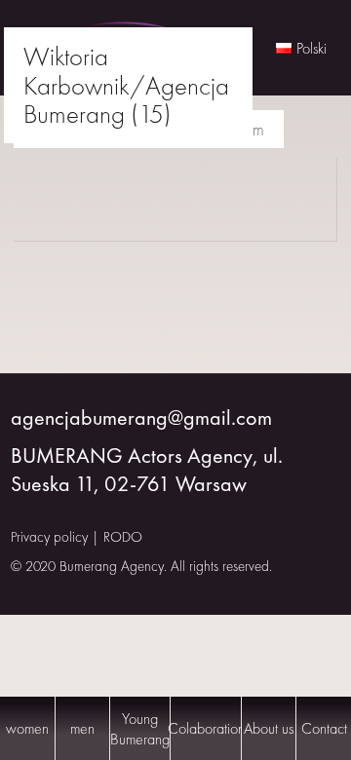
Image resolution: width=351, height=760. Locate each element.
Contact (324, 728)
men (82, 728)
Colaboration (206, 728)
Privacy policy (49, 537)
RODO (122, 537)
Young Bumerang (140, 728)
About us (268, 728)
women (27, 728)
